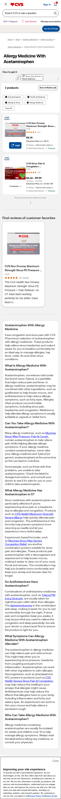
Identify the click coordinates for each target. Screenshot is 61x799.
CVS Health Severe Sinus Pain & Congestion (29, 679)
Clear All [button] (8, 108)
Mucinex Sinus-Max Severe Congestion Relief (23, 542)
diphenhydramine (21, 605)
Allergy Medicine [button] (36, 103)
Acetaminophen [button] (14, 97)
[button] (48, 87)
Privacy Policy (34, 796)
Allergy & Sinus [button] (14, 103)
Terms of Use (51, 796)
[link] (39, 132)
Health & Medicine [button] (37, 97)
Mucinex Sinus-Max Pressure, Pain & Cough (30, 434)
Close (55, 760)
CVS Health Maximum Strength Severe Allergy (29, 515)
